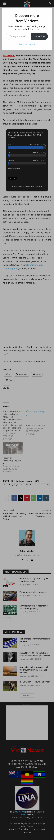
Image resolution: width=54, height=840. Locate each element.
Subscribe (39, 36)
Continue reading (27, 44)
